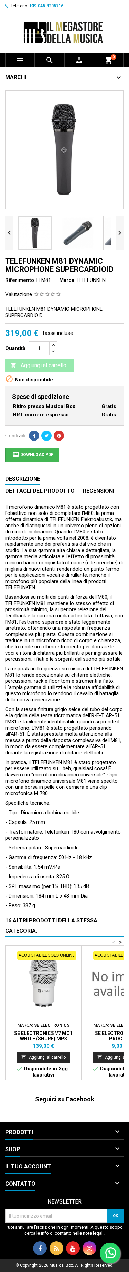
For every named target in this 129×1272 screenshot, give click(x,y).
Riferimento (19, 280)
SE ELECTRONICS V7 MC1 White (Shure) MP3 (43, 1035)
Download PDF (32, 455)
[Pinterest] (59, 436)
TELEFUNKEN (91, 280)
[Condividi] (34, 436)
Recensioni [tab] (98, 491)
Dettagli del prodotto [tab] (40, 491)
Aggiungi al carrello (38, 365)
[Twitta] (46, 436)
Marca (66, 280)
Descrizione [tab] (22, 479)
